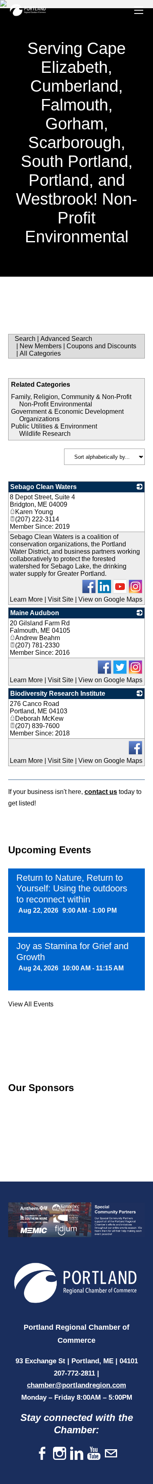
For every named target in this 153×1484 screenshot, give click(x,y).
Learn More (26, 599)
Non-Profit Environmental (55, 404)
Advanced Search (66, 338)
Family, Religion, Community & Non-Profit (71, 396)
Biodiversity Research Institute (57, 693)
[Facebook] (42, 1453)
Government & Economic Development (67, 411)
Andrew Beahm (37, 637)
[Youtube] (93, 1453)
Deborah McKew (39, 718)
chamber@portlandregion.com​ (76, 1385)
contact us (100, 791)
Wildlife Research (45, 433)
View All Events (30, 1004)
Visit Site (60, 599)
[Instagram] (59, 1453)
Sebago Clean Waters (43, 486)
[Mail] (111, 1453)
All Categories (40, 353)
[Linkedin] (76, 1453)
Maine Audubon (34, 612)
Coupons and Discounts (101, 346)
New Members (41, 346)
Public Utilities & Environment (54, 426)
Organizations (39, 418)
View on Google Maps (110, 599)
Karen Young (34, 511)
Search (25, 338)
